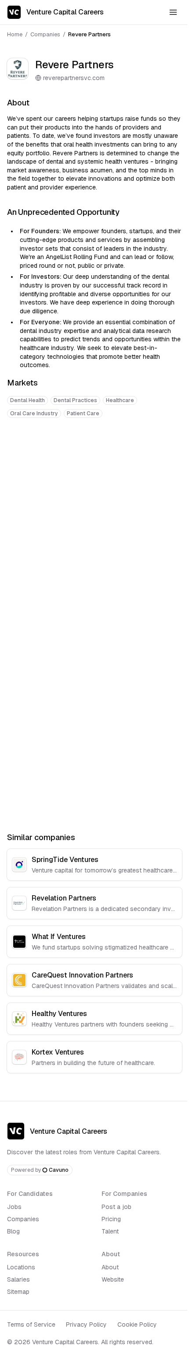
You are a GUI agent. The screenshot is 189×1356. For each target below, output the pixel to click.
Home (14, 34)
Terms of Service (31, 1324)
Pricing (111, 1219)
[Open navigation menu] (173, 12)
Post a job (116, 1207)
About (110, 1267)
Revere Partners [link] (89, 34)
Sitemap (18, 1292)
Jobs (14, 1207)
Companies (45, 34)
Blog (13, 1231)
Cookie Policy (137, 1324)
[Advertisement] (94, 526)
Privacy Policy (86, 1324)
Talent (110, 1231)
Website (113, 1279)
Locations (21, 1267)
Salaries (18, 1279)
